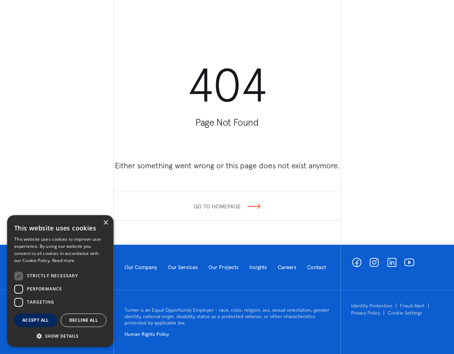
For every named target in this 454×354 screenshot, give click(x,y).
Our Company (140, 267)
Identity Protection (371, 306)
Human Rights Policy (146, 334)
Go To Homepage (217, 206)
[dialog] (60, 281)
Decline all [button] (83, 320)
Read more (63, 260)
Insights (258, 267)
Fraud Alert (412, 306)
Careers (287, 267)
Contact (316, 267)
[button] (60, 336)
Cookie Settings (405, 313)
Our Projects (224, 267)
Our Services (183, 267)
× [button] (105, 222)
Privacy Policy (365, 313)
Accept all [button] (35, 320)
